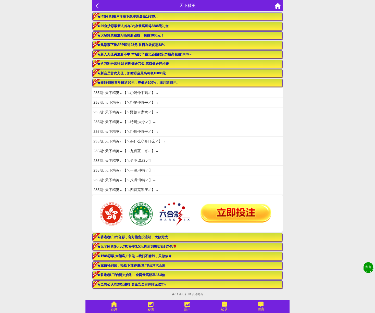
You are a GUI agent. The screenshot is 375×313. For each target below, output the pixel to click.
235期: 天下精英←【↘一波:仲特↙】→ (124, 170)
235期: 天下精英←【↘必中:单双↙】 (123, 161)
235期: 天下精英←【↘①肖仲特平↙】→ (126, 131)
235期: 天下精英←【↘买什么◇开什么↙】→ (129, 141)
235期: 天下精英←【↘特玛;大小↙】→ (124, 122)
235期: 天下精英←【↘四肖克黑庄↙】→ (126, 190)
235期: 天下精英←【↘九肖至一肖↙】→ (126, 151)
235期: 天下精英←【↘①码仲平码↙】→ (126, 93)
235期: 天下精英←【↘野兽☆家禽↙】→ (126, 112)
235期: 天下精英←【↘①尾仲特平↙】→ (126, 102)
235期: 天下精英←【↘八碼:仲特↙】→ (124, 180)
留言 (368, 267)
